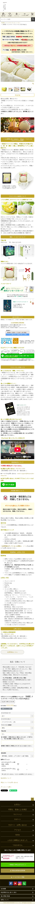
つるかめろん (18, 845)
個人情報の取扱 (5, 896)
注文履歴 (10, 15)
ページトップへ (32, 799)
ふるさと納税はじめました (17, 840)
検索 (33, 19)
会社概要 (3, 888)
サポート (17, 819)
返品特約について (6, 778)
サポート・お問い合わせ (17, 825)
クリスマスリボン (6, 719)
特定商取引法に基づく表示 (8, 892)
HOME (3, 22)
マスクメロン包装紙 (6, 725)
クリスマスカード (6, 713)
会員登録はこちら (12, 652)
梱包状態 (4, 753)
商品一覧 (3, 15)
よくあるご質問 (25, 15)
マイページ (16, 15)
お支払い (17, 804)
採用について (5, 900)
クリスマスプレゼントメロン (13, 22)
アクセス (17, 830)
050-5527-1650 (20, 468)
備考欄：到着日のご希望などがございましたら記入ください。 (16, 746)
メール (25, 546)
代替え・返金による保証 (17, 809)
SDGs (17, 835)
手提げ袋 (4, 731)
